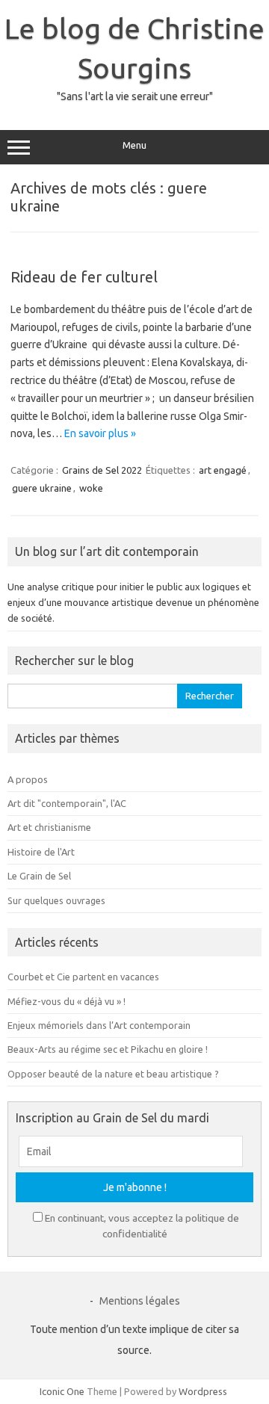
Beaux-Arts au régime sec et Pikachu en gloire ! (107, 1049)
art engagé (223, 470)
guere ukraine (42, 488)
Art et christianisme (49, 827)
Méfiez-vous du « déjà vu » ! (66, 1001)
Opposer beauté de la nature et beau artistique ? (113, 1074)
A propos (27, 779)
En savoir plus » (100, 433)
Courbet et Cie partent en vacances (83, 976)
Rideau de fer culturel (84, 276)
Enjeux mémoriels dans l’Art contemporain (99, 1025)
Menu (134, 145)
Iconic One (62, 1391)
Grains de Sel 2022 (102, 470)
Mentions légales (139, 1301)
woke (91, 488)
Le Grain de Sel (39, 875)
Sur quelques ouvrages (56, 900)
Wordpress (203, 1391)
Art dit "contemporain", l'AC (66, 803)
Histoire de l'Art (41, 852)
